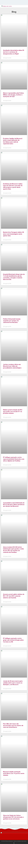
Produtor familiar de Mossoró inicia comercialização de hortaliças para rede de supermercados (12, 141)
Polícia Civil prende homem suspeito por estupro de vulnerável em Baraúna (11, 320)
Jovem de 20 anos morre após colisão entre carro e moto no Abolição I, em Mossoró (13, 682)
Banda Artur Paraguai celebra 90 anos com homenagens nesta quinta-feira (13, 233)
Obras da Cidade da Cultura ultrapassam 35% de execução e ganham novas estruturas (13, 817)
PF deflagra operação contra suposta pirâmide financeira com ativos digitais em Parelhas (13, 459)
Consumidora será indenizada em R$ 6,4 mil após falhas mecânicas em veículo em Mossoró (13, 504)
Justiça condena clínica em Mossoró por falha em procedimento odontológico (12, 366)
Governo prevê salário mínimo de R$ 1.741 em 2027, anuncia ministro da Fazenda (13, 596)
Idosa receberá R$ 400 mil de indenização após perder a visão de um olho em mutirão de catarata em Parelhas (13, 549)
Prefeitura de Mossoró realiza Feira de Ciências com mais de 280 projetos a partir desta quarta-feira (12, 186)
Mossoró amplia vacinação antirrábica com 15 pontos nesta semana (13, 773)
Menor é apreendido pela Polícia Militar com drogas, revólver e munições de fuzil (13, 94)
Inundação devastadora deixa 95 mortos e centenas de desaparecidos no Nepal (13, 52)
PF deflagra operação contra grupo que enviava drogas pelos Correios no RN (13, 640)
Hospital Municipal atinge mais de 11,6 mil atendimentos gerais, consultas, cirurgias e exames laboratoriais (14, 276)
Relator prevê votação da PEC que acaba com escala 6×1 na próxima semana (12, 411)
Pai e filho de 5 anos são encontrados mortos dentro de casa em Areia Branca (13, 725)
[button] (26, 6)
